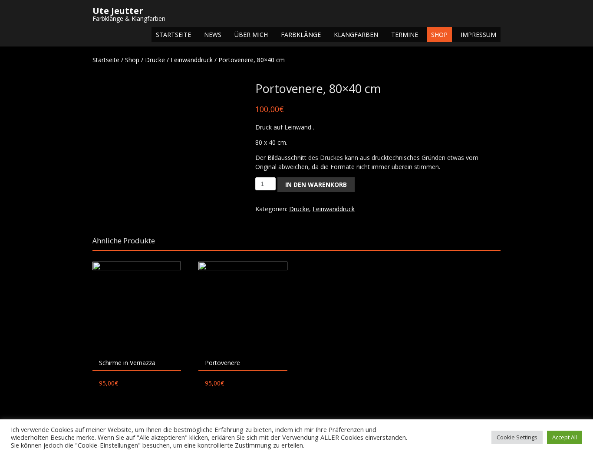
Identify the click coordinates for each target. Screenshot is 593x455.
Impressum (478, 34)
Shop (439, 34)
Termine (404, 34)
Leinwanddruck (192, 60)
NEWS (212, 34)
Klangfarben (356, 34)
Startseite (173, 34)
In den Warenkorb (316, 184)
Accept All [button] (564, 437)
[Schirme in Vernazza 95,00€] (136, 306)
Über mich (251, 34)
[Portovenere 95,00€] (242, 306)
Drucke (155, 60)
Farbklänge (301, 34)
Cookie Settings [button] (517, 437)
